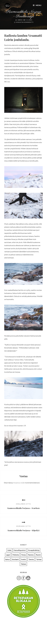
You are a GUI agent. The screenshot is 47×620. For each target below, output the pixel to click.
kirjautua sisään (19, 483)
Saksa (7, 559)
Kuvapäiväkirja (33, 550)
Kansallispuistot (20, 550)
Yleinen (23, 564)
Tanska (31, 559)
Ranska (31, 555)
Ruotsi (38, 555)
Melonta (15, 555)
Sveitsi (23, 559)
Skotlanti (15, 559)
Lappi (8, 555)
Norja (23, 555)
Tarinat (39, 559)
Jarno (20, 20)
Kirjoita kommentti (24, 22)
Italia (9, 550)
